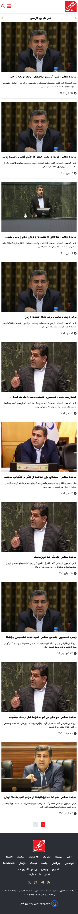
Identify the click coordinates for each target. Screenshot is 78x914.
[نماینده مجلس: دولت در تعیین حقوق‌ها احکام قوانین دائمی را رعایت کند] (39, 127)
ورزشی (45, 869)
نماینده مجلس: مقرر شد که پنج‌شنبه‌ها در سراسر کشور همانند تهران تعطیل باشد (40, 797)
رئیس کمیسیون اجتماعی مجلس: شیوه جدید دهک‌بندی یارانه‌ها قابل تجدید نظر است (41, 637)
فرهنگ (34, 863)
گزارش (22, 863)
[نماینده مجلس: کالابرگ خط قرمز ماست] (39, 527)
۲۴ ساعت (34, 857)
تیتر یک (47, 857)
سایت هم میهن (24, 891)
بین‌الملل (56, 863)
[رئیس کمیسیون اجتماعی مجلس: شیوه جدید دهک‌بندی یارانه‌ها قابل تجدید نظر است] (39, 607)
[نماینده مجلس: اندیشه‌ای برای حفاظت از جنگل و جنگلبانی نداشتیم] (39, 447)
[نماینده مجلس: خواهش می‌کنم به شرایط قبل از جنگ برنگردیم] (39, 687)
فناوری (56, 869)
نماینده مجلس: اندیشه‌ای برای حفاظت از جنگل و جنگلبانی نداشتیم (40, 477)
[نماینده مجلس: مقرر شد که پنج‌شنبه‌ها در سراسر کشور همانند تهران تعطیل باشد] (39, 767)
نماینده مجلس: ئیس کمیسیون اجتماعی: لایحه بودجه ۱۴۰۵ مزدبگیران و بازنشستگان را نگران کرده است (44, 77)
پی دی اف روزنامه (27, 869)
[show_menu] (9, 6)
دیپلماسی (70, 863)
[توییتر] (29, 883)
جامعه (44, 863)
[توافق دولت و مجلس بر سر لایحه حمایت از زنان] (39, 287)
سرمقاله (59, 857)
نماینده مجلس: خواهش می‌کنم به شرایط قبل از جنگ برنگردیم (43, 717)
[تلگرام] (42, 883)
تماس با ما (44, 874)
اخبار (69, 857)
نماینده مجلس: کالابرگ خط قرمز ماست (55, 557)
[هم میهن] (71, 6)
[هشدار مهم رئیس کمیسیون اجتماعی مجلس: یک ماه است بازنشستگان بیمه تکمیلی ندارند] (39, 367)
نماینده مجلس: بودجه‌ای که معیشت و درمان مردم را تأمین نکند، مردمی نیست (42, 237)
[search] (3, 6)
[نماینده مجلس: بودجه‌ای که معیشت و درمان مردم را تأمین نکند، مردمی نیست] (39, 207)
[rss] (49, 883)
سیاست (21, 857)
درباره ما (32, 874)
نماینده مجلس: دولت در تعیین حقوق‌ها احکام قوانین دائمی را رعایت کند (39, 157)
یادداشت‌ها (9, 863)
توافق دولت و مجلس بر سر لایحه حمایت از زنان (50, 317)
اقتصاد (9, 857)
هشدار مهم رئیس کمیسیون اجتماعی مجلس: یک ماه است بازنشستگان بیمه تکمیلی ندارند (44, 397)
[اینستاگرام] (36, 883)
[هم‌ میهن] (39, 846)
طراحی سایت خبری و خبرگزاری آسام (35, 903)
